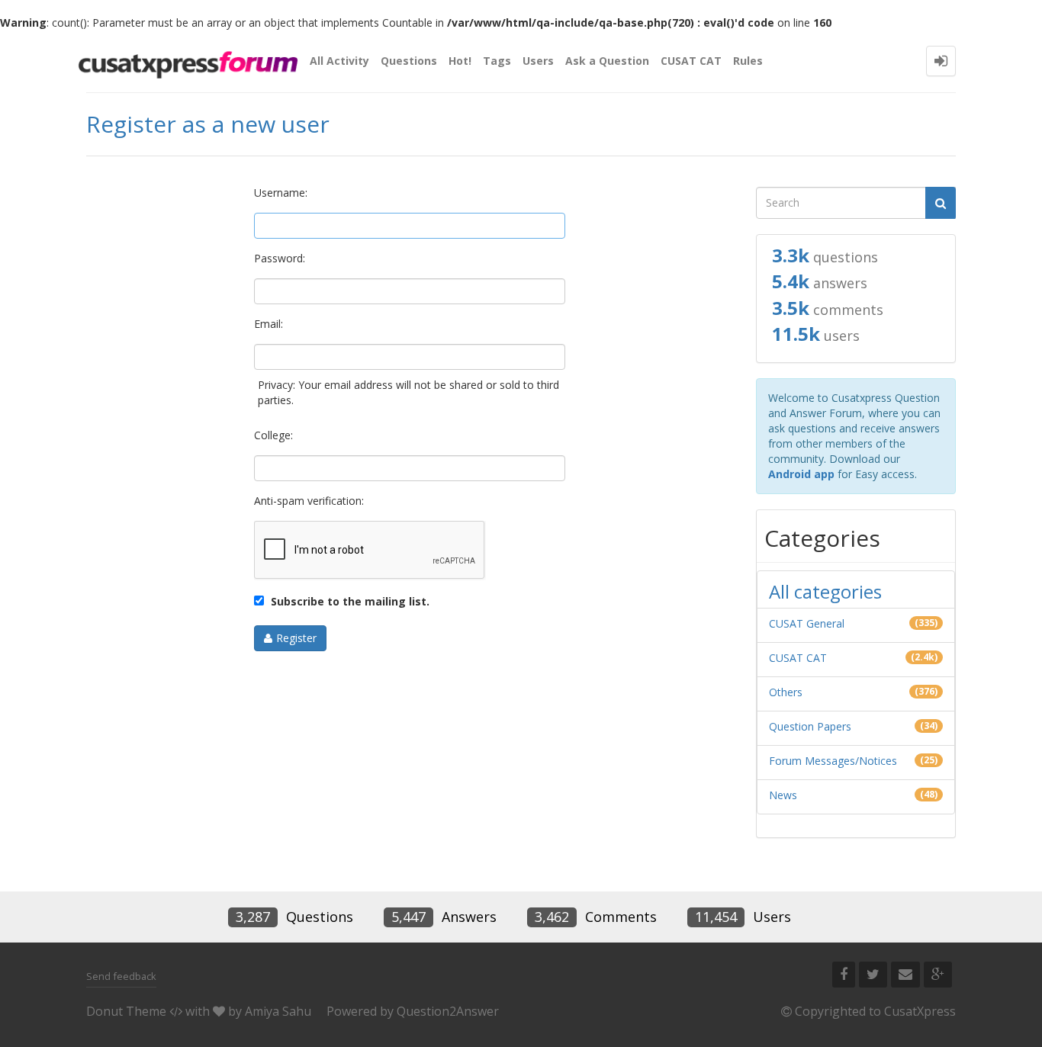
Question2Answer (448, 1011)
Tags (497, 60)
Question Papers (810, 726)
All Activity (339, 60)
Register (296, 638)
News (783, 795)
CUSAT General (806, 623)
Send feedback (121, 976)
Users (538, 60)
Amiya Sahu (278, 1011)
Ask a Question (607, 60)
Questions (409, 60)
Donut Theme (126, 1011)
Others (785, 692)
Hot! (460, 60)
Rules (748, 60)
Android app (801, 474)
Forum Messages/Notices (833, 760)
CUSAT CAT (691, 60)
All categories (825, 591)
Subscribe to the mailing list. (348, 601)
